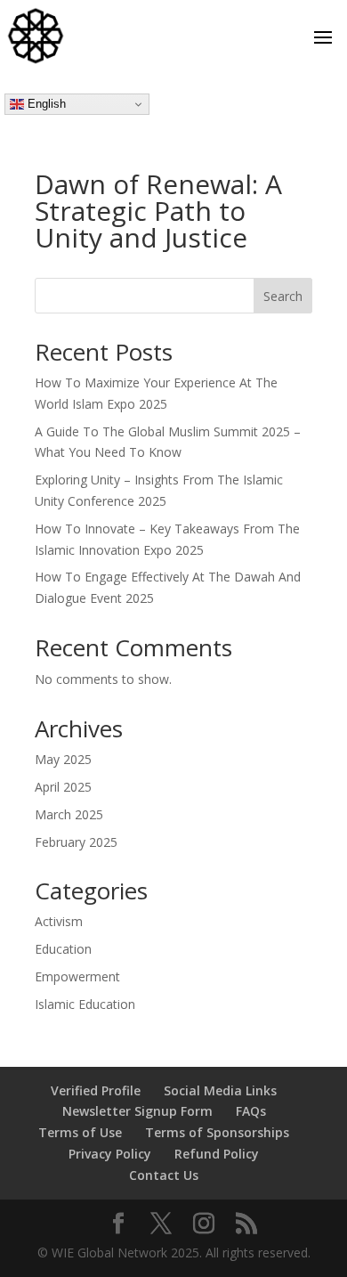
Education (63, 948)
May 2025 (63, 759)
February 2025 (76, 842)
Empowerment (77, 976)
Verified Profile (96, 1090)
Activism (59, 921)
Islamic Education (85, 1004)
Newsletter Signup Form (137, 1110)
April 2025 (63, 786)
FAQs (251, 1110)
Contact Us (163, 1175)
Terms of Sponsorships (217, 1132)
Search (283, 296)
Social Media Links (220, 1090)
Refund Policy (216, 1153)
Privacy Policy (110, 1153)
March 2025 (69, 814)
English (45, 103)
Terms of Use (80, 1132)
